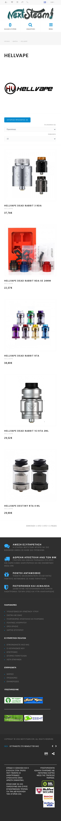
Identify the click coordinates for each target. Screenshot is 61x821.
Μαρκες (10, 674)
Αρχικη (7, 41)
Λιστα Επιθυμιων (14, 660)
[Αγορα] (22, 2)
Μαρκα (15, 41)
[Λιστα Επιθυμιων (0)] (12, 2)
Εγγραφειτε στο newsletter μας (24, 746)
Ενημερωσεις (13, 682)
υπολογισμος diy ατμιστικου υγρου (23, 612)
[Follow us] (53, 754)
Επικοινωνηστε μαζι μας (18, 645)
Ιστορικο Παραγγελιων (17, 656)
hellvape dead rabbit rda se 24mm (27, 281)
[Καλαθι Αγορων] (17, 2)
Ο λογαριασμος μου (16, 648)
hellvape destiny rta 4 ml (22, 506)
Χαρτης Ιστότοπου (15, 630)
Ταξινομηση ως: (50, 125)
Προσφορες (12, 678)
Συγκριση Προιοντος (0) (17, 120)
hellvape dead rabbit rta (21, 356)
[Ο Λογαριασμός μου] (6, 2)
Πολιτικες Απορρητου (17, 623)
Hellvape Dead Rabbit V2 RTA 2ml (26, 431)
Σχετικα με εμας (14, 615)
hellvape (24, 41)
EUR (52, 2)
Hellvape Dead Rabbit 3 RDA (23, 205)
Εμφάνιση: (52, 134)
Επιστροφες (12, 652)
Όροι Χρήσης (12, 626)
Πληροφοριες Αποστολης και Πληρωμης (25, 619)
